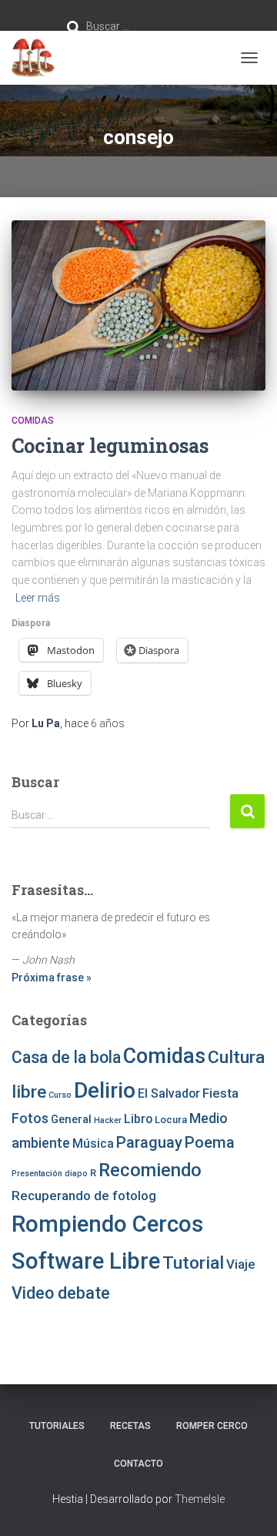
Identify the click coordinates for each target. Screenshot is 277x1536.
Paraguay (149, 1142)
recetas (130, 1425)
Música (93, 1143)
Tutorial (193, 1263)
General (71, 1119)
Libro (138, 1119)
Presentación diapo (50, 1174)
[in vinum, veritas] (39, 58)
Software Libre (86, 1261)
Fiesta (220, 1093)
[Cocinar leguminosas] (138, 305)
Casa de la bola (66, 1057)
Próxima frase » (52, 977)
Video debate (61, 1293)
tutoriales (57, 1425)
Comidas (33, 420)
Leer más (37, 598)
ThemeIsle (200, 1499)
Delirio (104, 1090)
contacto (138, 1463)
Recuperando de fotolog (84, 1195)
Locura (171, 1119)
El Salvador (169, 1093)
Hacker (108, 1120)
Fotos (30, 1118)
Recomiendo (150, 1170)
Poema (210, 1142)
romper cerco (212, 1425)
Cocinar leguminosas (110, 445)
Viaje (240, 1264)
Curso (60, 1095)
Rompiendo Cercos (107, 1224)
